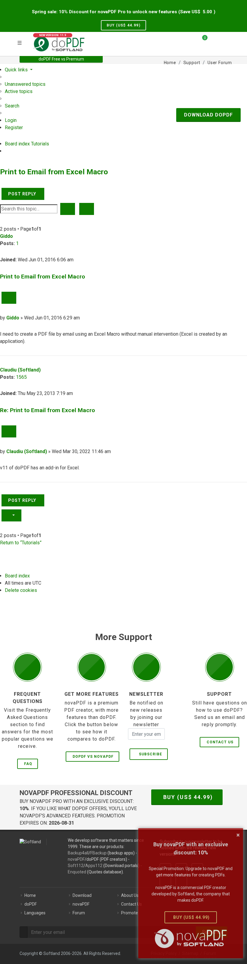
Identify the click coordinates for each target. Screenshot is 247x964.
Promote (129, 912)
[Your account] (214, 43)
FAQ (28, 764)
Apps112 (93, 865)
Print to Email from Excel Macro (54, 171)
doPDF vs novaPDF (93, 756)
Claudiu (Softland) (20, 370)
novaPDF (76, 859)
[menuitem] (25, 84)
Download (82, 895)
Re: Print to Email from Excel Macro (47, 410)
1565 (21, 377)
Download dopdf (208, 115)
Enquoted (77, 871)
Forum (79, 912)
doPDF (30, 904)
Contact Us (220, 742)
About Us (130, 895)
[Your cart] (201, 40)
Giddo (6, 236)
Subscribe (149, 754)
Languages (34, 912)
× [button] (238, 835)
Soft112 (75, 865)
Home (30, 895)
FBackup (98, 852)
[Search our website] (225, 40)
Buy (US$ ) (123, 25)
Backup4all (78, 852)
